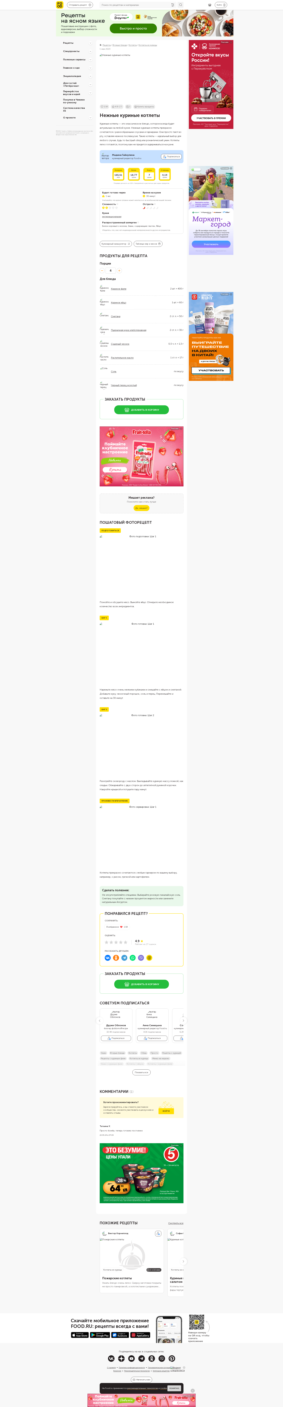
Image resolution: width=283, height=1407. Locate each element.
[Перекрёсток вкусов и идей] (90, 93)
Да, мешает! (141, 508)
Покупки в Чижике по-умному (74, 101)
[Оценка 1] (106, 942)
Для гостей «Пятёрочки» (71, 84)
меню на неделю (160, 1058)
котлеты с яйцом (135, 1064)
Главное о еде (71, 67)
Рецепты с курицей (171, 1053)
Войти (166, 1111)
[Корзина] (209, 5)
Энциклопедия (72, 76)
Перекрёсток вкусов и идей (71, 93)
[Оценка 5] (125, 942)
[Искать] (180, 5)
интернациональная (111, 216)
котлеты (133, 1053)
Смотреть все (175, 1223)
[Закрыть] (184, 1367)
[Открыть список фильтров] (173, 5)
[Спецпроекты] (90, 51)
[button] (99, 1020)
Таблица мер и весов (146, 244)
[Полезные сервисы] (90, 59)
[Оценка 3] (116, 942)
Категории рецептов (161, 1371)
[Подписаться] (158, 1233)
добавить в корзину (145, 409)
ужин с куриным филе (112, 1064)
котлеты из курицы (139, 1058)
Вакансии (117, 1371)
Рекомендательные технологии (137, 1371)
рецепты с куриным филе (113, 1058)
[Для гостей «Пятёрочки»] (90, 84)
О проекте (69, 117)
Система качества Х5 (74, 109)
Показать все (141, 1072)
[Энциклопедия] (90, 76)
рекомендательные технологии (142, 1388)
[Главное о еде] (90, 68)
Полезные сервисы (74, 59)
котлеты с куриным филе (160, 1064)
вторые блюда (117, 1053)
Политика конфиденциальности (132, 1368)
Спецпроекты (71, 51)
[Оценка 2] (111, 942)
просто (154, 1053)
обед (143, 1053)
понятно (174, 1388)
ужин (103, 1053)
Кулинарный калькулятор (114, 244)
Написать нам (143, 1379)
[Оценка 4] (120, 942)
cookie (163, 1388)
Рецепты (68, 42)
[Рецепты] (90, 43)
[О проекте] (90, 117)
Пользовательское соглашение (160, 1368)
